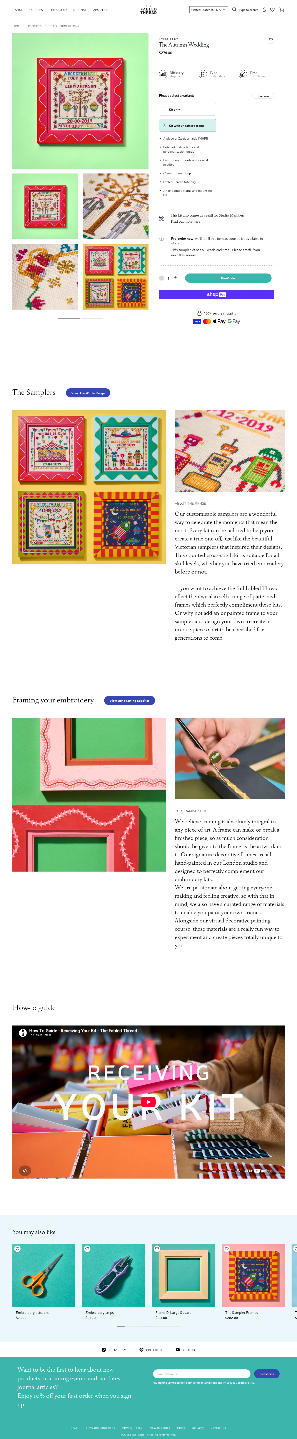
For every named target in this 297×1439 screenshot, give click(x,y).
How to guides (160, 1427)
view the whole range (88, 393)
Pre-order (228, 278)
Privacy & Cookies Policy (238, 1382)
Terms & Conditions (204, 1382)
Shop (19, 10)
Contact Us (218, 1427)
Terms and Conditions (99, 1427)
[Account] (264, 9)
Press (181, 1427)
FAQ (74, 1427)
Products (35, 26)
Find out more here (185, 222)
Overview (263, 96)
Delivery (198, 1427)
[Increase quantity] (175, 277)
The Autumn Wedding (64, 26)
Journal (80, 10)
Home (16, 26)
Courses (36, 10)
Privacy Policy (132, 1427)
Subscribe (267, 1374)
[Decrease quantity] (161, 278)
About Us (100, 10)
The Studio (58, 10)
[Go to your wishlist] (272, 9)
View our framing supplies (130, 700)
